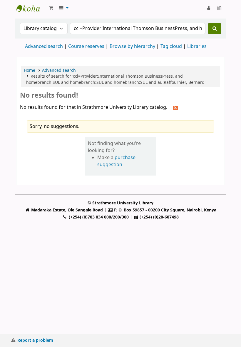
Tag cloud (171, 46)
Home (29, 70)
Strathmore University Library (31, 8)
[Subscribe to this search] (175, 107)
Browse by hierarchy (132, 46)
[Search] (214, 28)
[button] (51, 8)
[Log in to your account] (209, 8)
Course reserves (86, 46)
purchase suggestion (116, 161)
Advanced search (44, 46)
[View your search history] (220, 8)
